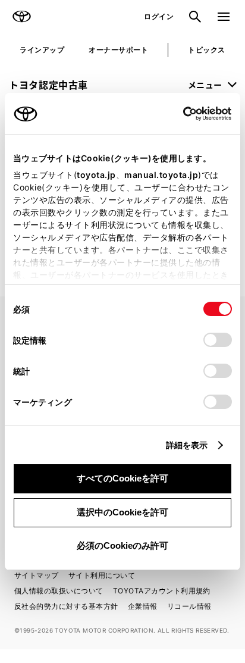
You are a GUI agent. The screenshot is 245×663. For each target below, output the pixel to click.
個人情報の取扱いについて (58, 590)
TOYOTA (21, 17)
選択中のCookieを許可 (122, 512)
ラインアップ (42, 49)
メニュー (205, 84)
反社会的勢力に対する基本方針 (66, 606)
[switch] (217, 340)
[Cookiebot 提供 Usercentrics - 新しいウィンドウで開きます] (179, 114)
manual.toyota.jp (161, 175)
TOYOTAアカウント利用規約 (162, 590)
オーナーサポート (118, 49)
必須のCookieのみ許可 (122, 545)
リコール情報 (189, 606)
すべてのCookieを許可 (122, 478)
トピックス (206, 49)
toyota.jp (96, 175)
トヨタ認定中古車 (48, 84)
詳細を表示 (187, 445)
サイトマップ (36, 575)
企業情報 (143, 606)
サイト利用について (101, 575)
